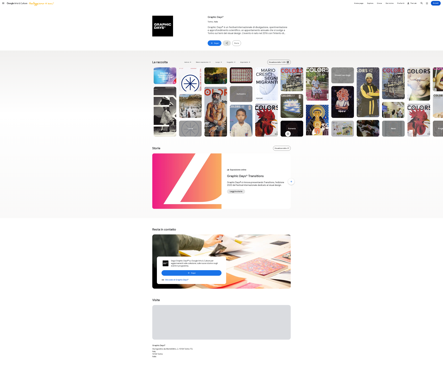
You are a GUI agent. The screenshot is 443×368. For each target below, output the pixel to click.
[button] (3, 3)
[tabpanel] (165, 102)
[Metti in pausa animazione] (288, 134)
